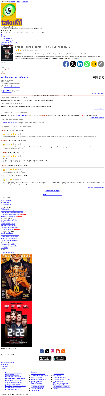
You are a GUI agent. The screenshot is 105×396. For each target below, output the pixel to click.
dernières (20, 213)
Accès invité (5, 202)
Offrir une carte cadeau (52, 195)
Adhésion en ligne (53, 191)
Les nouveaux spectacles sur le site (12, 211)
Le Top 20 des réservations (9, 237)
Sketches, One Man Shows (39, 376)
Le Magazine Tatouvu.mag (14, 380)
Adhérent (12, 2)
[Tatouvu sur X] (46, 353)
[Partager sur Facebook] (66, 64)
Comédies (34, 372)
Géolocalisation (13, 227)
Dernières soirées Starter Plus (10, 214)
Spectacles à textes (37, 381)
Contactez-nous (6, 44)
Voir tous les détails (98, 93)
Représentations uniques (9, 225)
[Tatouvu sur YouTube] (57, 353)
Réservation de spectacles (13, 373)
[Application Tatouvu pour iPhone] (45, 361)
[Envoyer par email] (94, 64)
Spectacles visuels (36, 377)
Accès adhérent (99, 109)
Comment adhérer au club (9, 42)
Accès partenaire (6, 204)
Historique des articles (8, 244)
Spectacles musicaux (37, 387)
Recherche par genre (7, 222)
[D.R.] (7, 60)
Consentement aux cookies (61, 387)
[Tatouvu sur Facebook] (42, 353)
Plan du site (4, 366)
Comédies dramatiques (38, 374)
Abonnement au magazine (13, 382)
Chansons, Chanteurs (38, 385)
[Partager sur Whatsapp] (87, 64)
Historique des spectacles (9, 246)
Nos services (57, 376)
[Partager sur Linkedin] (80, 64)
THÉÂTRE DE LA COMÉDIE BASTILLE (18, 77)
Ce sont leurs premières (8, 213)
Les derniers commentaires (9, 240)
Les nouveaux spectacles (13, 376)
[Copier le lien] (101, 64)
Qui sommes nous (6, 38)
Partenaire (25, 2)
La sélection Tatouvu (7, 233)
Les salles (4, 227)
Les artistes (4, 248)
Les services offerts (7, 40)
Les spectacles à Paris (12, 375)
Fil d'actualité (5, 209)
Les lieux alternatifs (7, 229)
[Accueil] (8, 17)
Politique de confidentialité (61, 385)
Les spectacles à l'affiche (9, 220)
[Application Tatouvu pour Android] (60, 361)
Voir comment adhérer (97, 118)
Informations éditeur (7, 362)
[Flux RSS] (62, 353)
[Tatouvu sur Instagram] (52, 353)
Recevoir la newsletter (8, 216)
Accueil (3, 36)
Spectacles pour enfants (38, 379)
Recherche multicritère (8, 224)
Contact (3, 368)
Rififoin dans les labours (10, 122)
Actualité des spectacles (13, 384)
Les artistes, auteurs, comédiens (15, 386)
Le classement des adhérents (10, 235)
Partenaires (4, 364)
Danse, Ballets (35, 390)
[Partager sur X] (73, 64)
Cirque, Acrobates (36, 383)
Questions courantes (7, 252)
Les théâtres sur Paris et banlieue (15, 378)
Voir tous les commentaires (95, 188)
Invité (18, 2)
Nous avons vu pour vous (9, 238)
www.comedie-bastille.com (12, 87)
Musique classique (37, 388)
